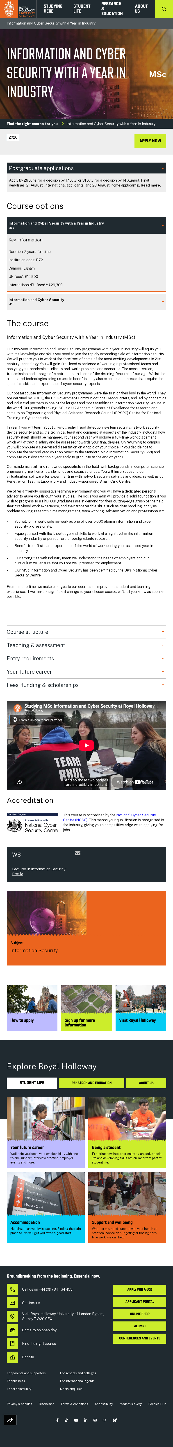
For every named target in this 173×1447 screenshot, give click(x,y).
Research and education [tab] (92, 1083)
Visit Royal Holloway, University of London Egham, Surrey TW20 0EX (63, 1316)
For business (16, 1381)
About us (141, 9)
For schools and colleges (78, 1373)
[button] (57, 1420)
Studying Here (53, 9)
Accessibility (104, 1404)
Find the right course (39, 1343)
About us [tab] (146, 1083)
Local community (19, 1389)
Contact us (31, 1303)
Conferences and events (139, 1338)
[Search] (164, 9)
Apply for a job (139, 1290)
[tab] (13, 137)
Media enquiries (71, 1389)
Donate (28, 1357)
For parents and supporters (26, 1373)
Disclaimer (46, 1404)
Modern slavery (131, 1404)
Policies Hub (157, 1404)
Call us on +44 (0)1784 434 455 (47, 1289)
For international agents (77, 1381)
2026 (13, 137)
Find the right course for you (32, 124)
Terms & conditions (74, 1404)
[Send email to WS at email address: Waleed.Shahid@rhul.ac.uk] (77, 858)
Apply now (150, 141)
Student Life (82, 9)
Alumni (140, 1326)
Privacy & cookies (19, 1404)
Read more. (151, 185)
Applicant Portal (139, 1302)
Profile (17, 874)
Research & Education (112, 9)
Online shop (140, 1314)
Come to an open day (39, 1330)
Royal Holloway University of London (18, 9)
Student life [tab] (32, 1083)
